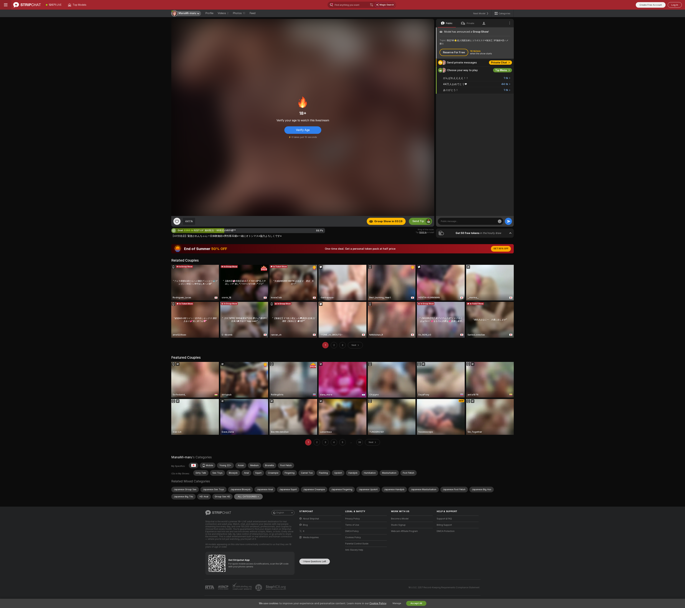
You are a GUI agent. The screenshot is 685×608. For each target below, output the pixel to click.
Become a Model (400, 518)
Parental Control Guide (356, 543)
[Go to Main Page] (27, 5)
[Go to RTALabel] (210, 587)
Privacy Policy (352, 518)
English (280, 512)
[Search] (371, 4)
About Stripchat (311, 518)
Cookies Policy (353, 537)
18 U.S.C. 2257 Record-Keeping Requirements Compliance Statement (444, 587)
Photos (239, 13)
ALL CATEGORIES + (248, 496)
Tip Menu (501, 70)
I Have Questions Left (314, 561)
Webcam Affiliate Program (404, 531)
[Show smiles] (500, 221)
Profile (209, 13)
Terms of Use (352, 525)
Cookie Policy (377, 603)
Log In (674, 5)
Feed (252, 13)
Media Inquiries (311, 537)
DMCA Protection (446, 531)
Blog (305, 525)
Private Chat (499, 62)
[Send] (508, 221)
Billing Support (444, 525)
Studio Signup (398, 525)
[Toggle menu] (5, 5)
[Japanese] (193, 465)
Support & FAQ (444, 518)
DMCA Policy (352, 531)
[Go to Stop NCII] (276, 587)
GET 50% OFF (500, 248)
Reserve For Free (454, 52)
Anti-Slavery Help (354, 550)
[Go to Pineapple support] (259, 587)
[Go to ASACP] (223, 587)
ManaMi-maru (181, 457)
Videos (223, 13)
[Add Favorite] (177, 221)
